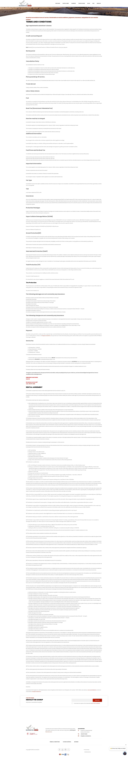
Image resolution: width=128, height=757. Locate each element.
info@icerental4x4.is (46, 335)
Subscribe (97, 700)
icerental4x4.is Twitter (68, 749)
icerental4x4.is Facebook (59, 749)
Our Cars (57, 3)
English (99, 3)
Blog (88, 3)
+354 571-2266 (31, 383)
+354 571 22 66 (84, 734)
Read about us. (49, 731)
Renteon (93, 749)
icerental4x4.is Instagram (65, 749)
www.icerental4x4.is (92, 690)
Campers (73, 3)
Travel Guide (81, 3)
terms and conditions (95, 703)
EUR (93, 3)
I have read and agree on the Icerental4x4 (87, 703)
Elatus (95, 752)
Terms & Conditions (55, 741)
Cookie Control (67, 741)
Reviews (76, 741)
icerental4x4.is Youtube (62, 749)
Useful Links (66, 3)
